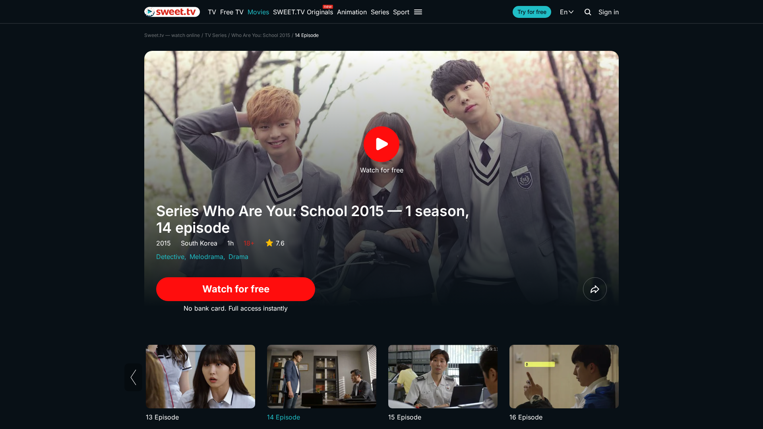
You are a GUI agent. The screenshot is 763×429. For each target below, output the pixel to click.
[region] (381, 383)
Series (380, 12)
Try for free (531, 11)
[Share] (595, 289)
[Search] (588, 12)
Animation (352, 12)
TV (212, 12)
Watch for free (235, 289)
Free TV (232, 12)
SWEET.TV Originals (303, 12)
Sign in (608, 12)
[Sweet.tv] (172, 12)
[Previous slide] (133, 377)
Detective (170, 257)
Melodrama (206, 257)
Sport (401, 12)
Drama (238, 257)
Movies (258, 12)
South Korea (199, 243)
